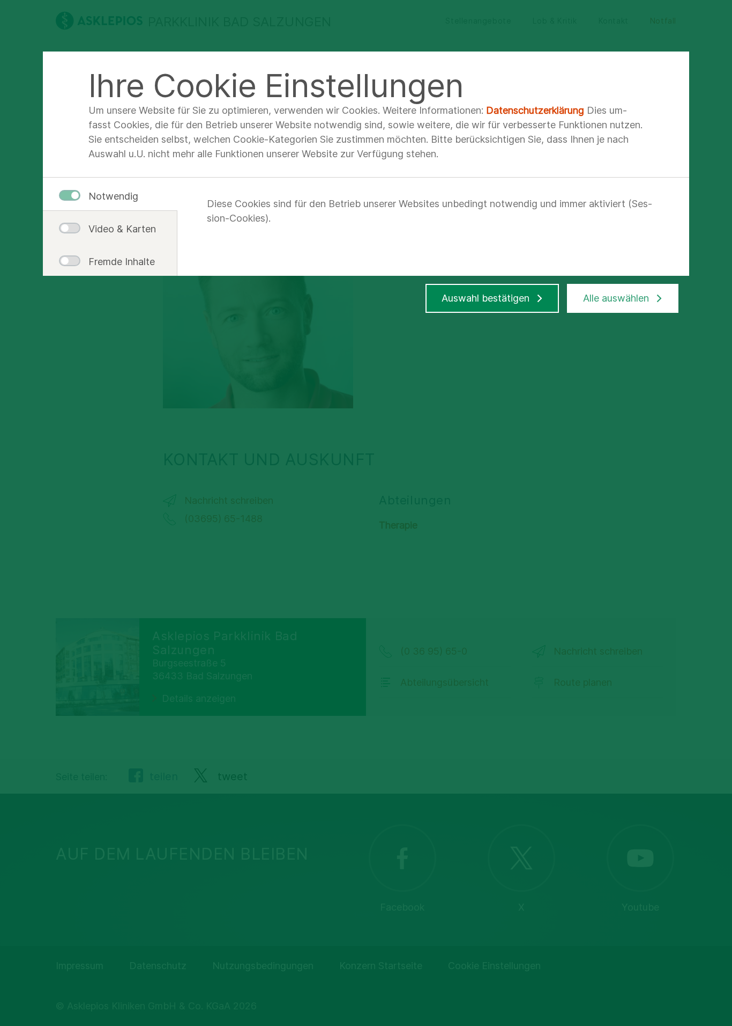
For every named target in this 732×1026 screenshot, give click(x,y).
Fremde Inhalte (117, 261)
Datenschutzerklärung (535, 110)
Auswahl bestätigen (485, 298)
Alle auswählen (616, 298)
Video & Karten (117, 228)
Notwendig (113, 196)
